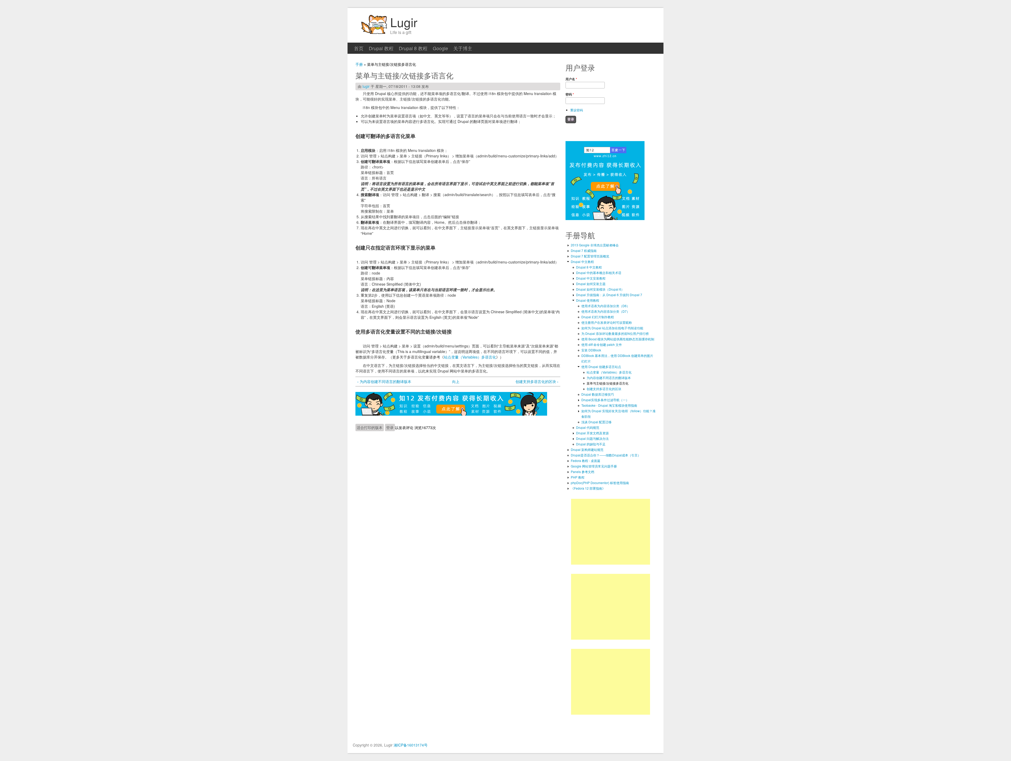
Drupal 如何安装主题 (591, 283)
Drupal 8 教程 (413, 48)
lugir (366, 86)
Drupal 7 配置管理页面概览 (590, 256)
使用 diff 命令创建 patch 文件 (601, 344)
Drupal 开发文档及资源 (592, 433)
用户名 (571, 79)
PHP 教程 (577, 477)
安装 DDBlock (591, 350)
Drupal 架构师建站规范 (587, 449)
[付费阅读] (451, 414)
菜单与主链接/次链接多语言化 (607, 383)
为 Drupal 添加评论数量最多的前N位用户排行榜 (615, 333)
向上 (455, 381)
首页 (359, 48)
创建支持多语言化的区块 (604, 388)
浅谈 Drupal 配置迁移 (596, 422)
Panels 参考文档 (582, 471)
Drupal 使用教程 (587, 300)
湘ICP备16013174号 (411, 745)
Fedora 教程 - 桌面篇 (585, 460)
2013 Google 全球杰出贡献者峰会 (595, 245)
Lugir (403, 22)
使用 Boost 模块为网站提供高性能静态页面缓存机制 (617, 339)
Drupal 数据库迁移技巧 (597, 394)
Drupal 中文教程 (582, 261)
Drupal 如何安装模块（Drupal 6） (600, 289)
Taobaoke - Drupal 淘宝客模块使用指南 (609, 405)
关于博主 (462, 48)
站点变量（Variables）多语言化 (470, 357)
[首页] (374, 33)
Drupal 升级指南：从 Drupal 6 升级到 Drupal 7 (609, 294)
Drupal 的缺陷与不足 (591, 444)
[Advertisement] (610, 532)
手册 (359, 64)
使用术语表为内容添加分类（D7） (605, 311)
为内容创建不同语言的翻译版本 (609, 377)
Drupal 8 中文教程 (589, 267)
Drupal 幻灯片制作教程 (597, 317)
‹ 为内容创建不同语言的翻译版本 (384, 381)
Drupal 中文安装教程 (591, 278)
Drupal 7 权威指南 (584, 250)
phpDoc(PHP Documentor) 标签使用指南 (600, 482)
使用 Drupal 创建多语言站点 (601, 366)
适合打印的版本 (370, 427)
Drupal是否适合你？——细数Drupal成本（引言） (606, 455)
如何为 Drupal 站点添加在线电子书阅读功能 (612, 328)
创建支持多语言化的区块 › (537, 381)
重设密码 (576, 110)
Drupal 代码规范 (587, 427)
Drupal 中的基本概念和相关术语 (598, 272)
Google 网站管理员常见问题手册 (594, 466)
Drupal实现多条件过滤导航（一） (605, 399)
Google (440, 48)
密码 (570, 94)
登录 (390, 427)
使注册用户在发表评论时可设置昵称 (606, 322)
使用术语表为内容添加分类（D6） (605, 306)
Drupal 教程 (381, 48)
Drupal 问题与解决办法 (592, 438)
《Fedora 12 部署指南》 (588, 488)
